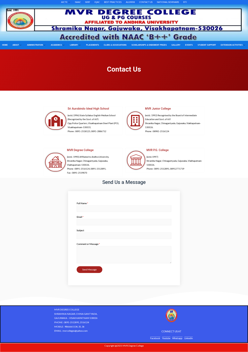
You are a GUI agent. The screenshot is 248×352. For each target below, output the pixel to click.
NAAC (78, 2)
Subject (80, 230)
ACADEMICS (56, 45)
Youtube (166, 338)
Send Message (89, 269)
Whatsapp (177, 338)
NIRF (87, 2)
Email (80, 216)
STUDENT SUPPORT (207, 45)
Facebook (155, 338)
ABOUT (15, 45)
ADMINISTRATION (35, 45)
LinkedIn (188, 338)
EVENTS (189, 45)
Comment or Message (88, 244)
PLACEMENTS (92, 45)
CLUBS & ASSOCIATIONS (115, 45)
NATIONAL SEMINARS (168, 2)
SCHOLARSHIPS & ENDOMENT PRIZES (149, 45)
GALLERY (176, 45)
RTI (185, 2)
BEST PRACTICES (113, 2)
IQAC (97, 2)
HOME (5, 45)
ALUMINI (130, 2)
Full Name (82, 203)
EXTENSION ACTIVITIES (232, 45)
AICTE (64, 2)
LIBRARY (74, 45)
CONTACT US (146, 2)
